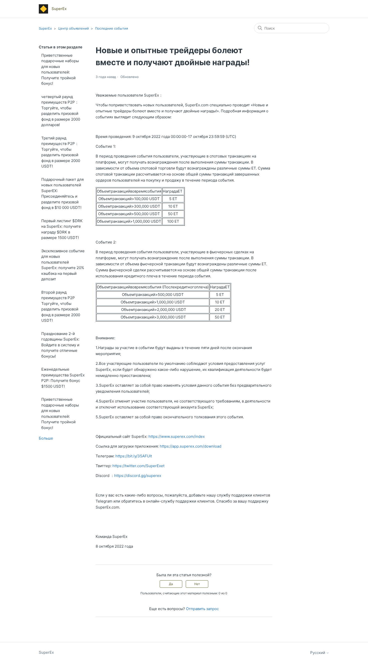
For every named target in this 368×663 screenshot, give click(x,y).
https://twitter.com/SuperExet (138, 465)
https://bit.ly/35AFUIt (133, 456)
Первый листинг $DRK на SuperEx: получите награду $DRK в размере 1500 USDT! (62, 229)
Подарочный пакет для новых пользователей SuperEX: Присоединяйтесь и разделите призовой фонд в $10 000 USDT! (62, 193)
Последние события (111, 28)
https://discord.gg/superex (137, 475)
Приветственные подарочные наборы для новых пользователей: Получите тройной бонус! (60, 69)
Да (171, 584)
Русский (318, 652)
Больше (46, 438)
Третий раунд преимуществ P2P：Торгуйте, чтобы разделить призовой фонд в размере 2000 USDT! (60, 152)
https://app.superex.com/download (190, 446)
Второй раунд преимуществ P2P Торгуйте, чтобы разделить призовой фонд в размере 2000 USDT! (60, 306)
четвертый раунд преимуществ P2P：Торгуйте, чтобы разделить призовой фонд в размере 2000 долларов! (60, 110)
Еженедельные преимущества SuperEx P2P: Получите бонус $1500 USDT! (63, 378)
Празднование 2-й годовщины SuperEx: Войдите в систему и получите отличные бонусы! (60, 345)
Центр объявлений (73, 28)
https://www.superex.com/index (176, 436)
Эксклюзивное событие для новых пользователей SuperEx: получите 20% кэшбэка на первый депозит (63, 265)
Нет (197, 584)
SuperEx (45, 28)
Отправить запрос (202, 608)
